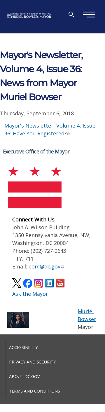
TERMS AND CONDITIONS (34, 391)
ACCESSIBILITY (23, 347)
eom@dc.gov (44, 266)
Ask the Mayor (30, 293)
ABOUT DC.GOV (24, 376)
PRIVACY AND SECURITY (32, 362)
